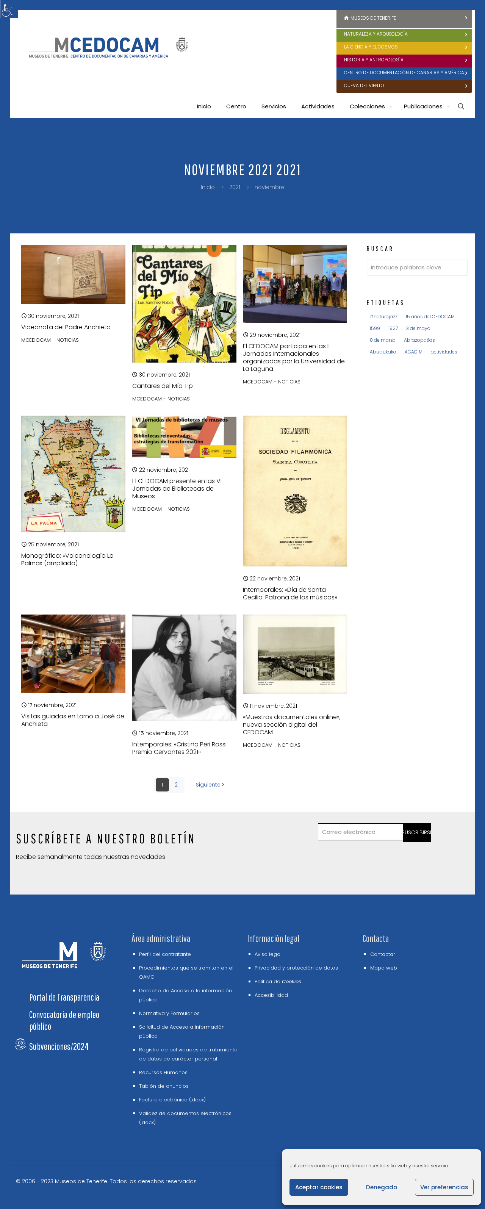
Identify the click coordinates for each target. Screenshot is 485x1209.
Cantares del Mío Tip (162, 386)
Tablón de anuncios (164, 1086)
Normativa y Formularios (169, 1013)
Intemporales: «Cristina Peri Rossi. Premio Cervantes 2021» (180, 748)
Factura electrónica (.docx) (172, 1099)
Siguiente (208, 784)
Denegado (381, 1187)
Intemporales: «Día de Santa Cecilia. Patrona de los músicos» (290, 593)
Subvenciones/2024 (59, 1046)
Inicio (208, 187)
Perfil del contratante (165, 954)
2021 (234, 187)
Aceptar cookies (319, 1187)
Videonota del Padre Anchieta (66, 327)
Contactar (382, 954)
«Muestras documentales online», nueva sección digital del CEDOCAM (292, 725)
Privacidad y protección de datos (296, 967)
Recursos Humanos (163, 1072)
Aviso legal (268, 954)
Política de (278, 981)
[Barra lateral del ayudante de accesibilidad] (9, 9)
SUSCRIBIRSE (417, 832)
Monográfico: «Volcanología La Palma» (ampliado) (67, 559)
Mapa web (383, 967)
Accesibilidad (271, 995)
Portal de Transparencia (64, 997)
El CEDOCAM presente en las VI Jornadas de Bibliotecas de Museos (177, 488)
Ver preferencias (444, 1187)
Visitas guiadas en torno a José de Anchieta (72, 720)
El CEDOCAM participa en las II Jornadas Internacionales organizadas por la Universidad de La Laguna (294, 357)
